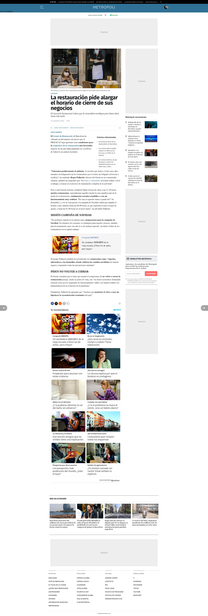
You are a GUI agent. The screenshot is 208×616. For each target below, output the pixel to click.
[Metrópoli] (104, 7)
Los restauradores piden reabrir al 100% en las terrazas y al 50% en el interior (107, 151)
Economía (54, 93)
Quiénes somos (111, 578)
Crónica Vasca (83, 581)
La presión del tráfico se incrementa (133, 2)
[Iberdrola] (114, 15)
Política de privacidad (114, 592)
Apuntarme (151, 274)
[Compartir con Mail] (64, 303)
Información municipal (58, 602)
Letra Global (82, 588)
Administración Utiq (113, 599)
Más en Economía (58, 499)
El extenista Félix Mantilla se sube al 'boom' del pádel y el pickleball (76, 2)
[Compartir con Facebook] (52, 303)
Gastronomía (54, 592)
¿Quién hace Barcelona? (58, 588)
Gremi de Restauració (77, 128)
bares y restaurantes (92, 180)
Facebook (137, 581)
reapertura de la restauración (66, 145)
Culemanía (81, 585)
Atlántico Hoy (83, 592)
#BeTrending (54, 606)
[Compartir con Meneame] (60, 303)
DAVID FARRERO (56, 132)
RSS (106, 585)
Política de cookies (113, 595)
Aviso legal (109, 588)
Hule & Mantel (83, 599)
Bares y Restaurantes (61, 128)
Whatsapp (137, 595)
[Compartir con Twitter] (56, 303)
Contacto (109, 581)
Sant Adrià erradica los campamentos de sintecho (109, 2)
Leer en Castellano (6, 11)
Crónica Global (83, 578)
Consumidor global (85, 595)
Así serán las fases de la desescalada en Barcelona (108, 143)
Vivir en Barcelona (56, 581)
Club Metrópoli (83, 602)
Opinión (52, 599)
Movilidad (53, 578)
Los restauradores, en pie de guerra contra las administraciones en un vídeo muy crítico (108, 163)
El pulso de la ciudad (57, 585)
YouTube (136, 592)
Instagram (137, 585)
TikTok (136, 588)
